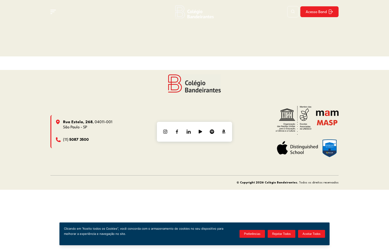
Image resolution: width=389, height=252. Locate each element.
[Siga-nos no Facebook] (176, 131)
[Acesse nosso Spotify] (212, 131)
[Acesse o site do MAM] (327, 115)
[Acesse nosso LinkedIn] (188, 131)
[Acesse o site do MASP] (327, 122)
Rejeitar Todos (281, 234)
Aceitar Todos (312, 234)
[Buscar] (292, 11)
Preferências (252, 234)
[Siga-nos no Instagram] (165, 131)
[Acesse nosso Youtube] (200, 131)
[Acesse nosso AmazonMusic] (223, 131)
